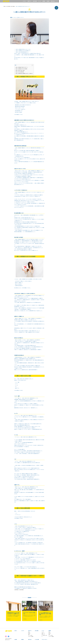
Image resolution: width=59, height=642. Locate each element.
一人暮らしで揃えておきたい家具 (19, 70)
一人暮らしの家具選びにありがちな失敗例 (21, 68)
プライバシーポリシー (44, 639)
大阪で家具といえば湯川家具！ (19, 589)
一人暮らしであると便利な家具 (19, 71)
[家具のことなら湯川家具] (6, 1)
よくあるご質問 (37, 639)
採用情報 (22, 639)
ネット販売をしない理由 (44, 636)
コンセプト (22, 630)
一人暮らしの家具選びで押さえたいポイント (21, 67)
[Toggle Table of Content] (32, 65)
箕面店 (29, 634)
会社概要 (16, 639)
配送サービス (43, 634)
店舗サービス (43, 633)
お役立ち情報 (36, 630)
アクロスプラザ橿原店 (30, 636)
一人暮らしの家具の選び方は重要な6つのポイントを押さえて (24, 73)
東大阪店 (29, 633)
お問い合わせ (29, 639)
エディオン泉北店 (30, 635)
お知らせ (16, 630)
